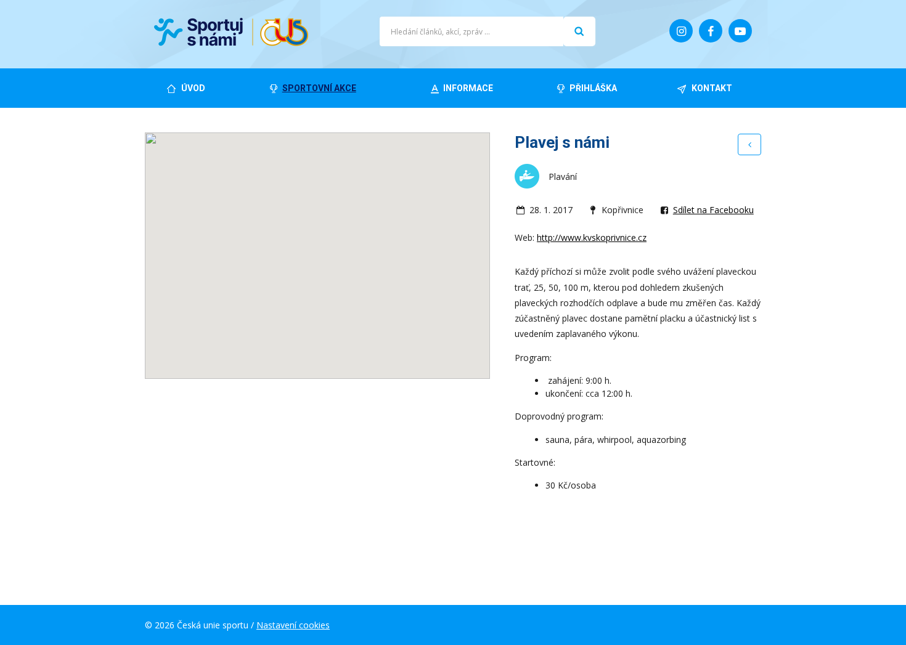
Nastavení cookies (293, 625)
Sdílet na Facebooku (713, 210)
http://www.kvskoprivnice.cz (592, 237)
